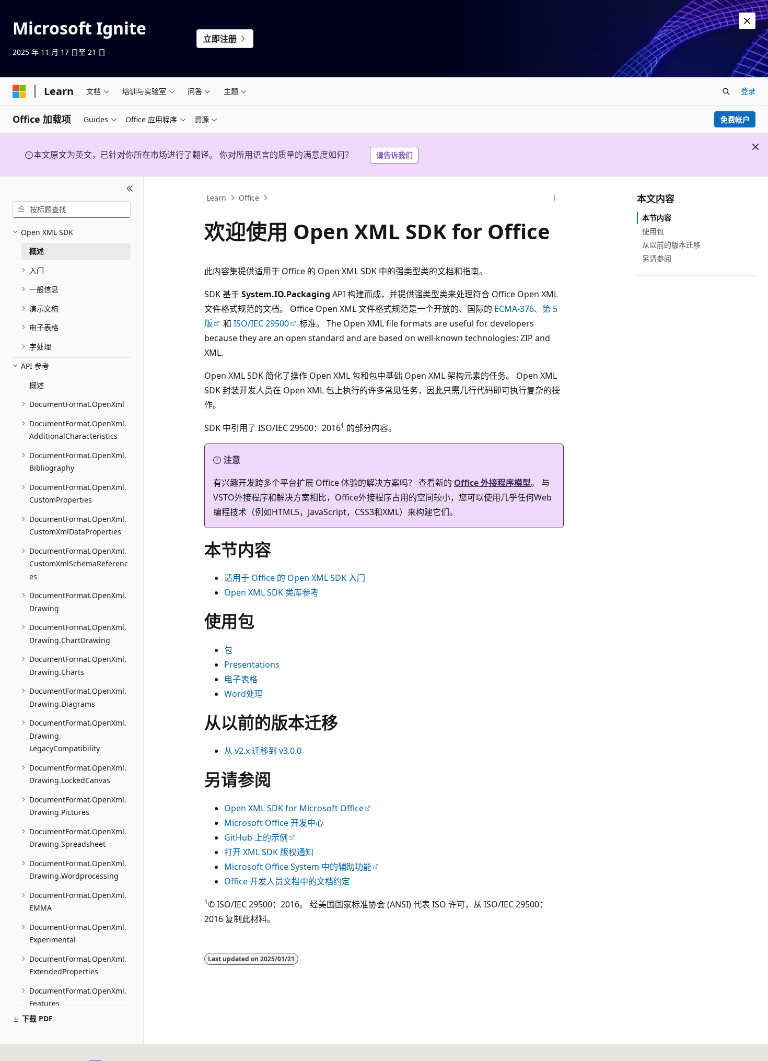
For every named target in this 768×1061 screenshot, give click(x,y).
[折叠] (130, 189)
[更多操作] (554, 198)
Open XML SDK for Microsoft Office (294, 808)
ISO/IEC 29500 (261, 323)
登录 (748, 91)
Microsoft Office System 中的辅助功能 (297, 866)
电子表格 (241, 679)
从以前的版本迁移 (671, 245)
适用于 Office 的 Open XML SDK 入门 (294, 578)
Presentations (252, 664)
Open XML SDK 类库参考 (271, 592)
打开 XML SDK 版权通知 (268, 852)
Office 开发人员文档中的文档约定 (287, 881)
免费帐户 (735, 119)
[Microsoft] (19, 91)
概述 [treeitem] (36, 251)
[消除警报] (747, 21)
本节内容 (656, 218)
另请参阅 (656, 258)
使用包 (653, 231)
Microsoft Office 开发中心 (274, 823)
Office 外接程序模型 (492, 482)
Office (249, 198)
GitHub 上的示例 (256, 837)
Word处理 (243, 693)
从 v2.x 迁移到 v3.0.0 (262, 750)
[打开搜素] (726, 91)
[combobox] (72, 209)
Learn (216, 198)
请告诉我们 (394, 155)
